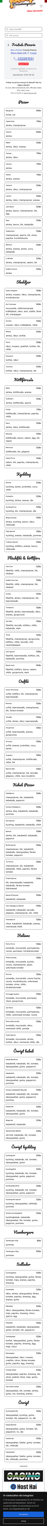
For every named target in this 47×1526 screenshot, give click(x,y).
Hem (12, 50)
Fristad (19, 50)
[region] (23, 1509)
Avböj (23, 1521)
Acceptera (23, 1514)
